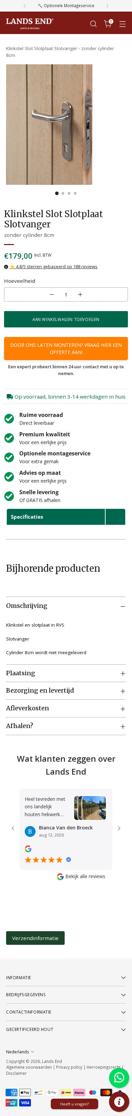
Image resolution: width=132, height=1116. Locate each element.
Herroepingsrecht (104, 1067)
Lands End (52, 1061)
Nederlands (17, 1051)
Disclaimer (16, 1073)
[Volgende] (107, 6)
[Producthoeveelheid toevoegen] (80, 294)
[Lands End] (29, 24)
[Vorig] (24, 6)
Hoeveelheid (19, 280)
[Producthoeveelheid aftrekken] (52, 294)
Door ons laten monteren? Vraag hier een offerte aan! (66, 348)
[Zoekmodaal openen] (93, 24)
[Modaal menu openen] (122, 24)
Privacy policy (69, 1067)
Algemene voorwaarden (29, 1067)
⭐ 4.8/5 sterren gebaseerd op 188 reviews (53, 266)
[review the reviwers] (28, 850)
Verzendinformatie (35, 938)
